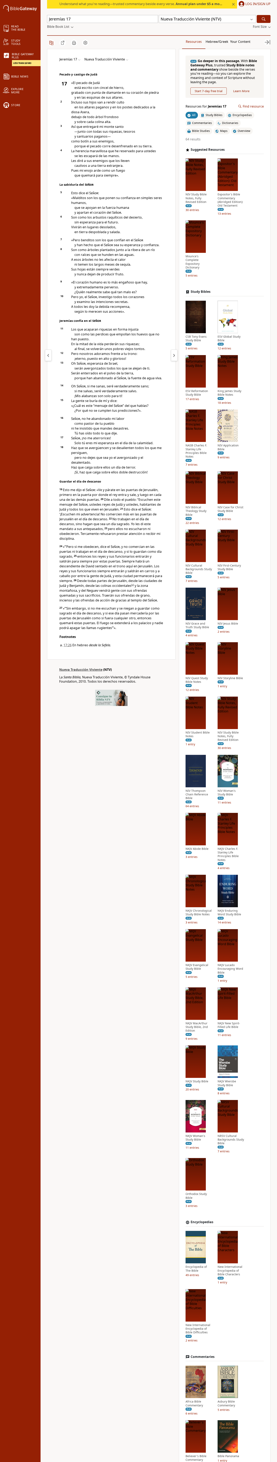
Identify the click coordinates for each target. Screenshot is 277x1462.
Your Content (240, 41)
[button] (254, 4)
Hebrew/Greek (217, 41)
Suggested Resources (208, 150)
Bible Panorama (228, 1456)
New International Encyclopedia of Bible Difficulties (198, 1328)
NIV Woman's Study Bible (227, 792)
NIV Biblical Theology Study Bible (196, 510)
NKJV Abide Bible (197, 849)
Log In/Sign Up (258, 4)
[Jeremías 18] (174, 355)
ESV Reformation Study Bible (197, 392)
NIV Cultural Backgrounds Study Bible (199, 569)
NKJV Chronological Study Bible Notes (199, 912)
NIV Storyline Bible (230, 678)
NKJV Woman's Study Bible (195, 1137)
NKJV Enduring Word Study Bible (229, 912)
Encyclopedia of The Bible (196, 1268)
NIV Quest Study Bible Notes (197, 680)
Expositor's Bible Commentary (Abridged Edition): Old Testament (230, 200)
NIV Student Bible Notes (198, 734)
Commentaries (203, 1357)
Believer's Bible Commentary (196, 1458)
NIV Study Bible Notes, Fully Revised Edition (196, 198)
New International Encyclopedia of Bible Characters (230, 1270)
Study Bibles (200, 292)
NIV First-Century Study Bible (229, 567)
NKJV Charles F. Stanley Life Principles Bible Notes (228, 854)
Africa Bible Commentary (194, 1403)
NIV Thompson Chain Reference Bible (197, 794)
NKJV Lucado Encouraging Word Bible (230, 968)
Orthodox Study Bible (196, 1195)
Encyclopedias (202, 1222)
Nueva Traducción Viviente (80, 669)
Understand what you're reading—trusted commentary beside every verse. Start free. (151, 4)
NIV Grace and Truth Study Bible (197, 625)
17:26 (67, 645)
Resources (194, 41)
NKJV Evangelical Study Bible (197, 967)
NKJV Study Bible (197, 1081)
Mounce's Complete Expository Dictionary (193, 261)
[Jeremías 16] (48, 355)
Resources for (206, 106)
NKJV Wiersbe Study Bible (227, 1083)
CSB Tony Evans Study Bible (196, 338)
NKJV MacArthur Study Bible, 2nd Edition (197, 1026)
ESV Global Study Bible (229, 338)
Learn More (241, 91)
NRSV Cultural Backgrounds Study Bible (231, 1139)
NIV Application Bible (228, 447)
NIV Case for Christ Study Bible (230, 509)
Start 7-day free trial (208, 91)
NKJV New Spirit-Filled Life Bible (229, 1025)
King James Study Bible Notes (229, 392)
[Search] (264, 19)
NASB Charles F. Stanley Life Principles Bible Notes (196, 451)
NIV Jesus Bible (228, 623)
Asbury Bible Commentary (226, 1403)
